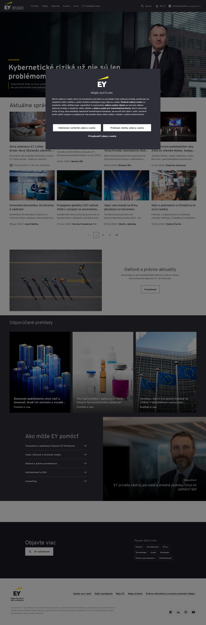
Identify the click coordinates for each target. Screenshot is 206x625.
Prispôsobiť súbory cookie (102, 135)
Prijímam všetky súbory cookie (127, 127)
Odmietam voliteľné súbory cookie (76, 127)
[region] (103, 109)
